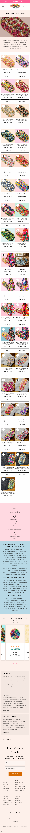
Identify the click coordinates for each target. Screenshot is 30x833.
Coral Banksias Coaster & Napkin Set (22, 369)
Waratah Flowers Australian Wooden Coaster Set (22, 95)
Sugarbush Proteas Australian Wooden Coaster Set (8, 95)
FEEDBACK (17, 800)
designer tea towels (11, 582)
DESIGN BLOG (6, 804)
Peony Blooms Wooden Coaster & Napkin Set (22, 443)
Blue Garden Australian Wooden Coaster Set (22, 194)
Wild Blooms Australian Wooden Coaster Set (22, 169)
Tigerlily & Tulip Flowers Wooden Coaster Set (22, 219)
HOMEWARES (6, 784)
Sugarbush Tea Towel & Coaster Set (8, 293)
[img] (15, 646)
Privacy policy (24, 826)
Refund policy (17, 826)
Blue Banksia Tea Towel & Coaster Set (22, 268)
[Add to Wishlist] (3, 56)
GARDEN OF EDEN (19, 784)
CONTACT (17, 796)
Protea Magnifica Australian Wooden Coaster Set (22, 70)
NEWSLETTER (18, 802)
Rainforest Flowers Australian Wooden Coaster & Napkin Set (8, 493)
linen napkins (23, 582)
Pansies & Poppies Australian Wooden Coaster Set (7, 219)
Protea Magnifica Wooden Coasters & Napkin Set (22, 418)
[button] (3, 6)
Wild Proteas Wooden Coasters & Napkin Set (22, 394)
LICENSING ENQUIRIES (8, 802)
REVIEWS (17, 798)
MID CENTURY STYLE (20, 788)
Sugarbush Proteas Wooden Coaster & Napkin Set (8, 443)
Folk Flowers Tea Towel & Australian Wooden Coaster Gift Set (8, 343)
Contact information (24, 828)
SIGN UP (15, 774)
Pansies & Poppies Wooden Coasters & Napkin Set (8, 468)
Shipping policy (15, 828)
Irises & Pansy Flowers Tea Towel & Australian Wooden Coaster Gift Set (22, 343)
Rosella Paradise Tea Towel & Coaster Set (8, 318)
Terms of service (6, 828)
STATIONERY (6, 786)
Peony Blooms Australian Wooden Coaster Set (7, 169)
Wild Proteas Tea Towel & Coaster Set (8, 268)
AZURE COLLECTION (20, 790)
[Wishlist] (1, 831)
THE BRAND (5, 798)
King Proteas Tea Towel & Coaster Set (22, 318)
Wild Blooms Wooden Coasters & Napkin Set (8, 418)
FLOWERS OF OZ (19, 782)
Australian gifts (21, 608)
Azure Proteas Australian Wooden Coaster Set (7, 145)
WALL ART (5, 782)
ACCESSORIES (6, 788)
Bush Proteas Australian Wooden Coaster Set (8, 120)
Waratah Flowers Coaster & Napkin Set (8, 394)
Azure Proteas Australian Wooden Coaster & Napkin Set (22, 468)
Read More (6, 689)
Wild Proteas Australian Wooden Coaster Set (8, 70)
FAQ (16, 804)
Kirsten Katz (9, 826)
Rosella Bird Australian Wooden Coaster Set (22, 145)
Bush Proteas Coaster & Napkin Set (8, 369)
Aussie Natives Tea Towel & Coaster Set (22, 244)
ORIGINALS (5, 790)
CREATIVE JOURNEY (7, 800)
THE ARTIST (5, 796)
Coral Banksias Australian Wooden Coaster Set (22, 120)
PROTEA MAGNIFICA (20, 786)
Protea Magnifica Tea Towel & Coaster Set (22, 293)
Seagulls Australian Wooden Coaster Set (8, 194)
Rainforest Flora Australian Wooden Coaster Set (8, 244)
